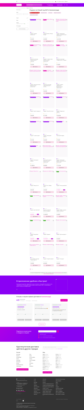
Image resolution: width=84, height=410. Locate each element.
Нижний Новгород (19, 364)
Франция (60, 358)
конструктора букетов (58, 272)
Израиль (47, 355)
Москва (17, 363)
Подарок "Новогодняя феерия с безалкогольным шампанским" (61, 161)
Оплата (32, 1)
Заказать (36, 41)
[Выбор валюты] (57, 1)
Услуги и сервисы (37, 389)
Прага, (57, 360)
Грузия (60, 367)
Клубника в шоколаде (59, 388)
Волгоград (18, 354)
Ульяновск (31, 363)
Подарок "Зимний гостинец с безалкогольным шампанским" (35, 85)
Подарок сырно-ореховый (35, 209)
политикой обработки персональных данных (49, 337)
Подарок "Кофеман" (46, 234)
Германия (47, 357)
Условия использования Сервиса (48, 385)
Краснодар (18, 360)
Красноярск (18, 361)
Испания (47, 367)
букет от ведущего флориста (48, 273)
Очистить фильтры (22, 28)
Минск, (44, 369)
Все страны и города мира (47, 372)
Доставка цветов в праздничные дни (48, 395)
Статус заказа (62, 1)
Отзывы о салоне (45, 388)
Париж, (57, 358)
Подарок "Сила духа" (60, 258)
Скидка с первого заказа (47, 391)
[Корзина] (67, 5)
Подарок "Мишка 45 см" (34, 185)
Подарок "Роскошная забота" (61, 185)
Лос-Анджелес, (45, 366)
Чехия (59, 360)
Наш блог (35, 391)
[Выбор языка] (55, 1)
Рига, (56, 361)
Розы (57, 385)
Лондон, (44, 364)
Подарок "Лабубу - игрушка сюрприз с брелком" (61, 210)
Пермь (30, 355)
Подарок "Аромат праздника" (35, 111)
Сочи (30, 361)
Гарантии (34, 1)
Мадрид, (44, 367)
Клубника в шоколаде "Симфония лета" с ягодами (61, 60)
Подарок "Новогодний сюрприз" (34, 161)
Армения (47, 361)
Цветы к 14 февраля (59, 391)
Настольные (50, 12)
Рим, (56, 363)
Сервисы (52, 1)
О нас (26, 1)
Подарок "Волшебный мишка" (34, 235)
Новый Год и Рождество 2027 (34, 12)
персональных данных (43, 334)
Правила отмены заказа (47, 392)
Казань (17, 358)
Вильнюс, (44, 360)
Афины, (44, 354)
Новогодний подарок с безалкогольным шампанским (47, 161)
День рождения (58, 380)
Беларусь (47, 369)
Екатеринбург (18, 357)
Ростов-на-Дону (32, 357)
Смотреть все (42, 324)
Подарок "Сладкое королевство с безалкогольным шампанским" (59, 86)
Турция (60, 366)
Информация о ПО (37, 392)
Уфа (30, 364)
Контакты (47, 1)
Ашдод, (44, 355)
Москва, (57, 354)
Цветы (57, 382)
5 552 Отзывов (28, 300)
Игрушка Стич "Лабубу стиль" (47, 186)
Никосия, (57, 355)
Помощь (50, 1)
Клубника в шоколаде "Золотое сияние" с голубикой (34, 60)
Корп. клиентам (43, 1)
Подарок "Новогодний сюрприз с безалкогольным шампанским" (61, 34)
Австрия (46, 358)
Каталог (19, 4)
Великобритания (49, 364)
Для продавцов (38, 1)
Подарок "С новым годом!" (35, 135)
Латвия (59, 361)
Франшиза (36, 388)
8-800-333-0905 (60, 348)
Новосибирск (18, 366)
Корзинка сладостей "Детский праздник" (47, 210)
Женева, (44, 363)
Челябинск (31, 366)
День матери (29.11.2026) (60, 392)
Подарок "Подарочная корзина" (60, 112)
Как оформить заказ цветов (47, 389)
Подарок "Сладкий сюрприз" (48, 258)
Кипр (60, 355)
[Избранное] (64, 5)
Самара (30, 358)
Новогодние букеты (44, 12)
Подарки (57, 386)
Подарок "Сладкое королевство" (33, 34)
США (49, 366)
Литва (47, 360)
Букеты (57, 383)
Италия (58, 363)
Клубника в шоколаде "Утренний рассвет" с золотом (47, 85)
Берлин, (44, 357)
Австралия (60, 364)
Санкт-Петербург (32, 360)
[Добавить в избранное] (40, 19)
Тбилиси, (57, 367)
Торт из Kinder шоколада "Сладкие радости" (34, 259)
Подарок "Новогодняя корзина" (47, 136)
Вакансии (35, 394)
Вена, (44, 358)
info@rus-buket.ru (20, 388)
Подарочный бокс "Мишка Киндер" (48, 34)
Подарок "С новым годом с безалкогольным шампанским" (48, 60)
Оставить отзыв (64, 300)
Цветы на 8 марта (59, 389)
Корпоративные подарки (34, 14)
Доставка (29, 1)
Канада (59, 357)
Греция (47, 354)
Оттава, (57, 357)
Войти (67, 1)
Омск (30, 354)
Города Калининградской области (22, 369)
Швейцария (48, 363)
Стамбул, (57, 366)
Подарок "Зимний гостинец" (48, 111)
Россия (60, 354)
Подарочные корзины (57, 12)
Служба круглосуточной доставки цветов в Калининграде (26, 403)
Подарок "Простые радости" (61, 234)
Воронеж (18, 355)
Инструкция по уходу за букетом (48, 386)
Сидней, (57, 364)
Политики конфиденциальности (48, 383)
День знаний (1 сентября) (60, 394)
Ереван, (44, 361)
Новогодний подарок (60, 135)
